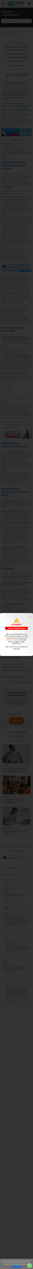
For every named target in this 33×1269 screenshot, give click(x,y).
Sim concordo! (16, 1266)
